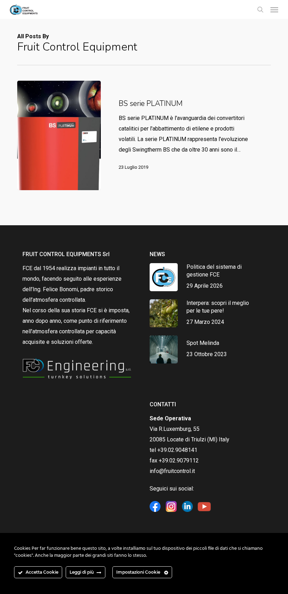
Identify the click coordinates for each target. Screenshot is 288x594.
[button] (274, 9)
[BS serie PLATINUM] (59, 135)
